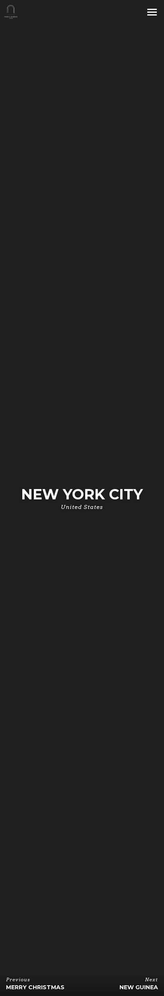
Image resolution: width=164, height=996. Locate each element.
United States (82, 507)
